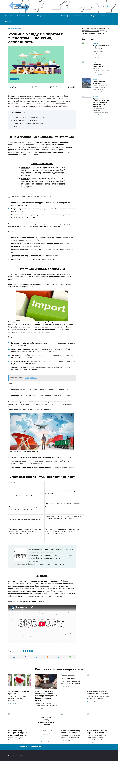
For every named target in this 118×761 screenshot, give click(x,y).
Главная (11, 28)
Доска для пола (68, 679)
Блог (86, 16)
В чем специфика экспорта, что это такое (30, 117)
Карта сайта (36, 747)
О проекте (13, 747)
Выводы (17, 126)
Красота (31, 16)
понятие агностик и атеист (59, 549)
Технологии (53, 16)
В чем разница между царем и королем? (70, 731)
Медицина (41, 16)
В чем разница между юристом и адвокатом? (97, 692)
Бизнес (102, 16)
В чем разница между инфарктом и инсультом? (101, 47)
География (65, 16)
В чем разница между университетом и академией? (46, 721)
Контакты (24, 747)
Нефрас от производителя (99, 65)
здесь (57, 558)
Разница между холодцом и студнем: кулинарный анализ (17, 732)
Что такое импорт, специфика (25, 120)
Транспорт (77, 16)
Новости (8, 22)
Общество (20, 16)
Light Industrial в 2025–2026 (99, 82)
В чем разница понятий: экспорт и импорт (30, 123)
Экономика (9, 16)
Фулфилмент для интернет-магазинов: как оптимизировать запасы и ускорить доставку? (101, 102)
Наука (93, 16)
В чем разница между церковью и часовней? (97, 731)
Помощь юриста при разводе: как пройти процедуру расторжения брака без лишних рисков (46, 695)
